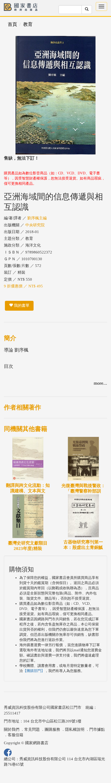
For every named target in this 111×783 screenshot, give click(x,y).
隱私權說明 (74, 729)
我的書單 (21, 305)
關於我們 (11, 729)
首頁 (12, 24)
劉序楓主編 (37, 218)
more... (100, 383)
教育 (28, 24)
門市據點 (97, 729)
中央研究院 (35, 225)
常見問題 (32, 729)
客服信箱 (15, 735)
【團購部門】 (34, 671)
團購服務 (52, 729)
